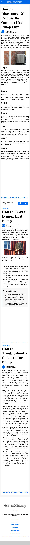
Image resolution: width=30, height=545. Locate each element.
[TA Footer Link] (15, 510)
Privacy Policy (15, 533)
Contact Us (15, 524)
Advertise (15, 521)
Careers (15, 527)
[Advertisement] (15, 180)
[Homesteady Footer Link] (15, 506)
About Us (15, 519)
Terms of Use (15, 530)
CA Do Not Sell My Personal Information (15, 535)
